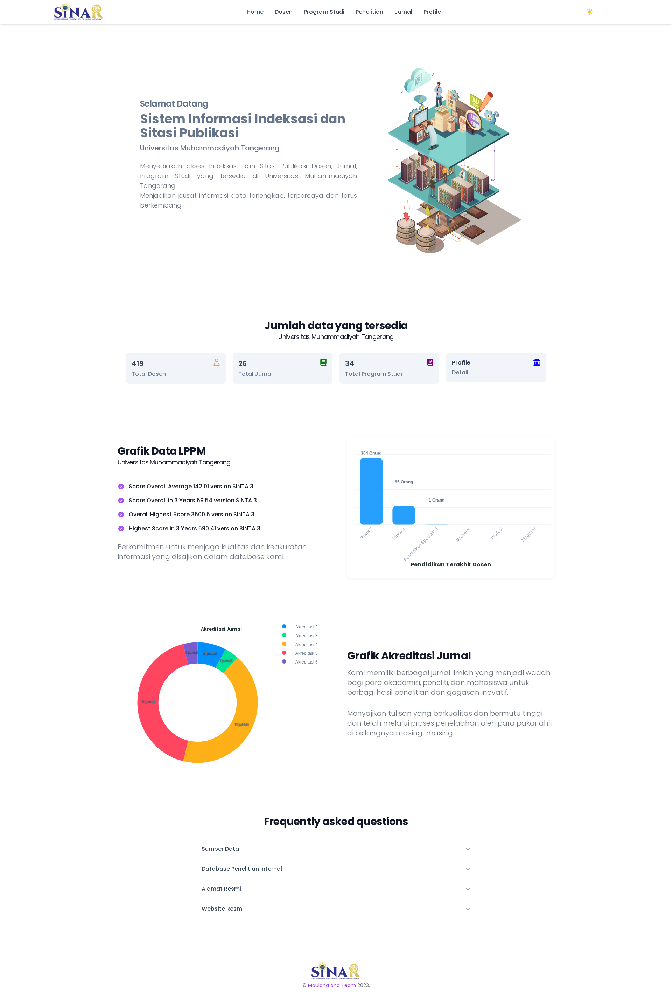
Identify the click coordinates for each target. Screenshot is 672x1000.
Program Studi (324, 12)
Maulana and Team (332, 985)
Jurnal (403, 12)
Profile (432, 12)
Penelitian (369, 12)
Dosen (284, 12)
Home (255, 12)
